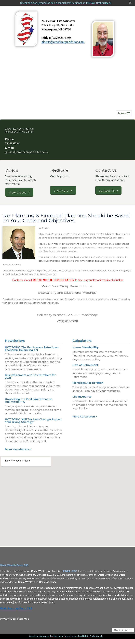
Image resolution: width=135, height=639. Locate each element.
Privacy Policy (8, 618)
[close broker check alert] (130, 3)
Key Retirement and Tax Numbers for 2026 (30, 376)
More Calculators (85, 416)
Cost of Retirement (85, 365)
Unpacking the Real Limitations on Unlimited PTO (28, 400)
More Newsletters (18, 449)
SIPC (74, 571)
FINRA (66, 571)
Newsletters (15, 341)
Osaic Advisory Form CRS (16, 608)
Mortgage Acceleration (88, 382)
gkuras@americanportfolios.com (26, 152)
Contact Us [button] (107, 190)
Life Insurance (82, 396)
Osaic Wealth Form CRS (14, 565)
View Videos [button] (18, 192)
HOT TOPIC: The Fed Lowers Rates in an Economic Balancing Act (32, 349)
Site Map (24, 618)
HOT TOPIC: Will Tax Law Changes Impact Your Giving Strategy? (33, 421)
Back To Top (121, 630)
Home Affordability (85, 347)
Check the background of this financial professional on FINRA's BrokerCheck (65, 3)
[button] (124, 113)
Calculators (82, 341)
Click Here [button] (61, 190)
